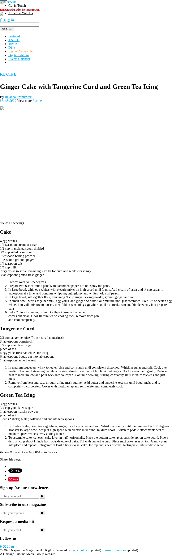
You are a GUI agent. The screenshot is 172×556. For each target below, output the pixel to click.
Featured (14, 36)
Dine (11, 47)
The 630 (14, 40)
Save (15, 479)
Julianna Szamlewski (19, 97)
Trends (12, 44)
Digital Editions (18, 55)
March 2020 (8, 100)
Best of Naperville (20, 51)
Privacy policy (78, 550)
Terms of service (114, 550)
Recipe (8, 74)
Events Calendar (19, 59)
